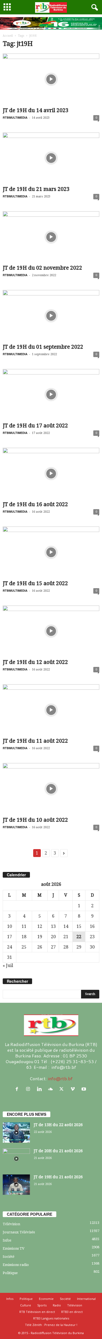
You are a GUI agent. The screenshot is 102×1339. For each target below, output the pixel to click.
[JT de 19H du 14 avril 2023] (51, 79)
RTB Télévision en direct (37, 1312)
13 (53, 926)
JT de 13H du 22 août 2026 (58, 1125)
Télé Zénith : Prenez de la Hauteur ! (51, 1325)
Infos (7, 1240)
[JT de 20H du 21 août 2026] (16, 1158)
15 (78, 926)
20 (53, 936)
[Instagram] (29, 1089)
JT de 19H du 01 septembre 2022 (43, 347)
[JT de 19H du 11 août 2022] (51, 710)
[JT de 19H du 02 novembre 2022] (51, 237)
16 (92, 926)
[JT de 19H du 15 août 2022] (51, 552)
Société (8, 1257)
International (86, 1299)
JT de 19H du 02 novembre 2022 (42, 268)
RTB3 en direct (72, 1312)
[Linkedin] (40, 1089)
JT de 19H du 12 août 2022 (35, 662)
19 (39, 936)
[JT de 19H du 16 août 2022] (51, 473)
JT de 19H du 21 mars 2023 (36, 189)
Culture (25, 1305)
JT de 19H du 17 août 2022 (35, 426)
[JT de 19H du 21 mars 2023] (51, 158)
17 (9, 936)
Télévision (11, 1224)
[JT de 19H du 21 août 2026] (16, 1184)
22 (78, 936)
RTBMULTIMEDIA (15, 117)
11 (23, 926)
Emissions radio (16, 1265)
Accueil (8, 35)
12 (39, 926)
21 (65, 936)
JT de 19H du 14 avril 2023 (36, 110)
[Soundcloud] (51, 1089)
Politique (10, 1273)
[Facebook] (18, 1089)
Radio (57, 1305)
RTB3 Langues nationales (51, 1318)
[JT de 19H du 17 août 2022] (51, 394)
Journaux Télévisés (19, 1232)
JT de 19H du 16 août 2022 (35, 504)
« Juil (8, 965)
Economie (46, 1299)
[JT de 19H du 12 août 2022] (51, 631)
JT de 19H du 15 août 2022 (35, 583)
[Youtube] (84, 1089)
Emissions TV (13, 1248)
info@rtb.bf (60, 1078)
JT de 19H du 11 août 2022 (35, 741)
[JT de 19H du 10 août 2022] (51, 788)
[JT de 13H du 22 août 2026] (16, 1132)
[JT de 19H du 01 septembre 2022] (51, 315)
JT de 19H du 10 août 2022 (35, 820)
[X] (62, 1089)
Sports (42, 1305)
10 (9, 926)
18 (23, 936)
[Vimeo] (73, 1089)
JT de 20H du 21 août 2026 (58, 1151)
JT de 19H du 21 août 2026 (58, 1177)
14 (65, 926)
